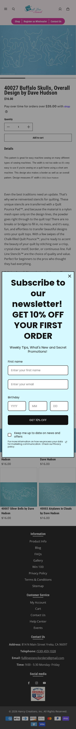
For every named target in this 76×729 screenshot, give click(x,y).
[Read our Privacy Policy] (66, 442)
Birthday (13, 397)
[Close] (69, 276)
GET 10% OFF (38, 420)
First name (15, 362)
